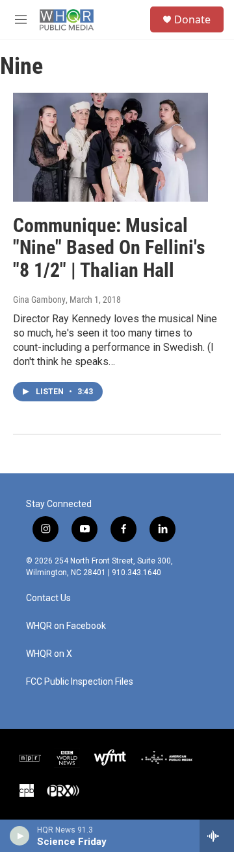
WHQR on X (49, 654)
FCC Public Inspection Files (79, 682)
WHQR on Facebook (66, 626)
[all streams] (217, 836)
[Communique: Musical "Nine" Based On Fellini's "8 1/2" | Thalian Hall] (110, 147)
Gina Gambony (39, 299)
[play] (20, 835)
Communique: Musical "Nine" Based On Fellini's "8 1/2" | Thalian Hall (109, 248)
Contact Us (48, 598)
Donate (192, 19)
